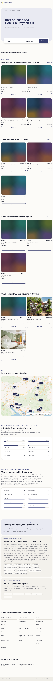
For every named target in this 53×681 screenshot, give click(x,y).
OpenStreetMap (46, 414)
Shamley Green (22, 621)
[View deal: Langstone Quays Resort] (13, 74)
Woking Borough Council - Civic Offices (26, 636)
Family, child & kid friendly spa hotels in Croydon (8, 665)
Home (6, 10)
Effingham (3, 647)
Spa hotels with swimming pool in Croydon (26, 665)
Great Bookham (39, 621)
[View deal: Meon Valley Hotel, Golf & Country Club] (13, 107)
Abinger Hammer (5, 640)
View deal (13, 94)
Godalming (3, 621)
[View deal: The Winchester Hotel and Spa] (39, 107)
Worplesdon (39, 631)
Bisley (2, 635)
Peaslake (21, 624)
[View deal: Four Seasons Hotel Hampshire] (13, 339)
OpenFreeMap (29, 414)
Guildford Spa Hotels (6, 617)
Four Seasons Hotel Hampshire (8, 352)
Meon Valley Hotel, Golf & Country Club (10, 120)
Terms (38, 678)
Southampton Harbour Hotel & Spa (9, 242)
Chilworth (3, 643)
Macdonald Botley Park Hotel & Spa (9, 164)
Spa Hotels (8, 3)
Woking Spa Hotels (23, 617)
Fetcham (21, 643)
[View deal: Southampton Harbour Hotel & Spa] (13, 229)
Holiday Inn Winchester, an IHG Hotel (9, 319)
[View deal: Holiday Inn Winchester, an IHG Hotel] (13, 306)
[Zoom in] (50, 378)
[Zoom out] (50, 380)
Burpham (38, 643)
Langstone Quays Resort (6, 87)
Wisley (20, 640)
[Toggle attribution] (50, 414)
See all (49, 62)
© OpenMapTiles (36, 414)
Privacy (33, 678)
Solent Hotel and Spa (32, 87)
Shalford (3, 628)
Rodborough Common (24, 628)
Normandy (21, 631)
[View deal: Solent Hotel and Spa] (39, 74)
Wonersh (3, 631)
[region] (26, 396)
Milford (3, 624)
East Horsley (39, 628)
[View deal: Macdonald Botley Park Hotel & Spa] (13, 152)
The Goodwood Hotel (6, 275)
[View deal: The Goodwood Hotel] (13, 262)
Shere (37, 617)
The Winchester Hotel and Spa (34, 120)
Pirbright (38, 624)
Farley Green (39, 640)
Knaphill (38, 635)
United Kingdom (12, 10)
